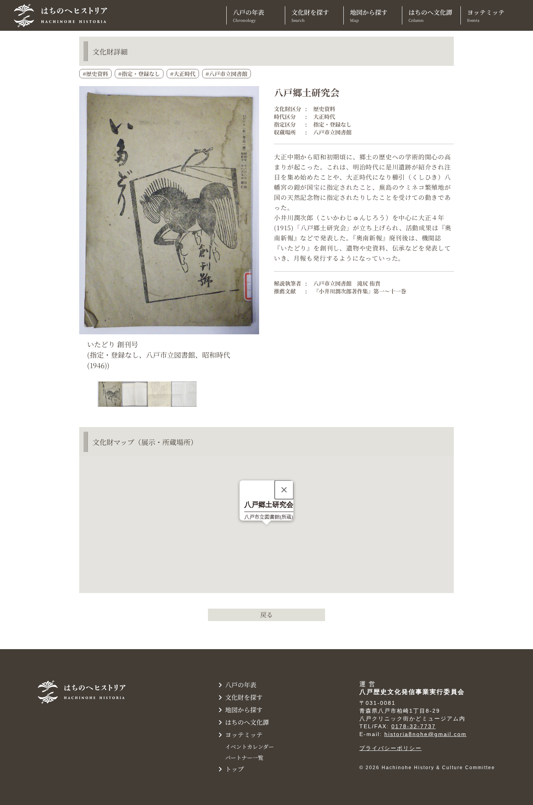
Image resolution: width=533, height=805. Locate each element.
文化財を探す (310, 15)
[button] (252, 394)
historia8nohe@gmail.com (425, 734)
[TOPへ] (63, 15)
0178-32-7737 (413, 726)
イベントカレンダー (249, 746)
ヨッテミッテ (486, 15)
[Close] (284, 489)
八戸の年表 (248, 15)
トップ (234, 768)
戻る (266, 614)
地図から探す (368, 15)
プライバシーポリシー (390, 748)
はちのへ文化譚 (430, 15)
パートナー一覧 (244, 757)
